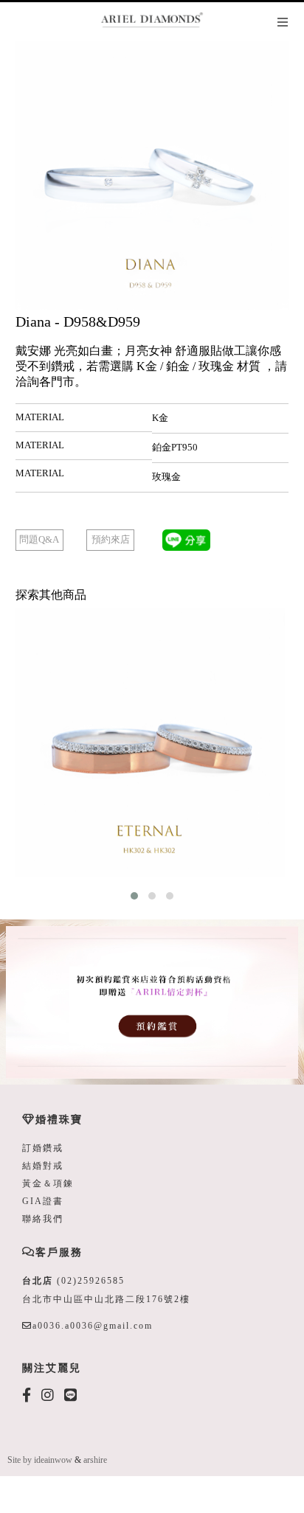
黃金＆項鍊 (48, 1183)
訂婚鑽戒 (42, 1148)
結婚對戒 (42, 1166)
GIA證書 (42, 1201)
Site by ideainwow (39, 1460)
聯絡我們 (42, 1219)
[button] (134, 895)
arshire (95, 1460)
